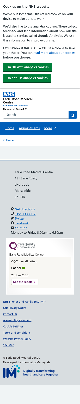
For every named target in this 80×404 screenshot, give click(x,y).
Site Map (8, 345)
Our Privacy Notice (14, 308)
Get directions (25, 209)
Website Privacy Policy (17, 339)
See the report (22, 281)
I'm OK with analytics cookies (28, 67)
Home (9, 128)
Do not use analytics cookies (27, 78)
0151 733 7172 (25, 214)
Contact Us (10, 314)
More (49, 128)
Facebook (22, 223)
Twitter (20, 219)
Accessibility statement (17, 320)
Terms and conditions (16, 332)
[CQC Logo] (22, 249)
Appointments (29, 128)
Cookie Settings (13, 326)
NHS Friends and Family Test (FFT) (24, 301)
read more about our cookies (54, 53)
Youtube (21, 228)
